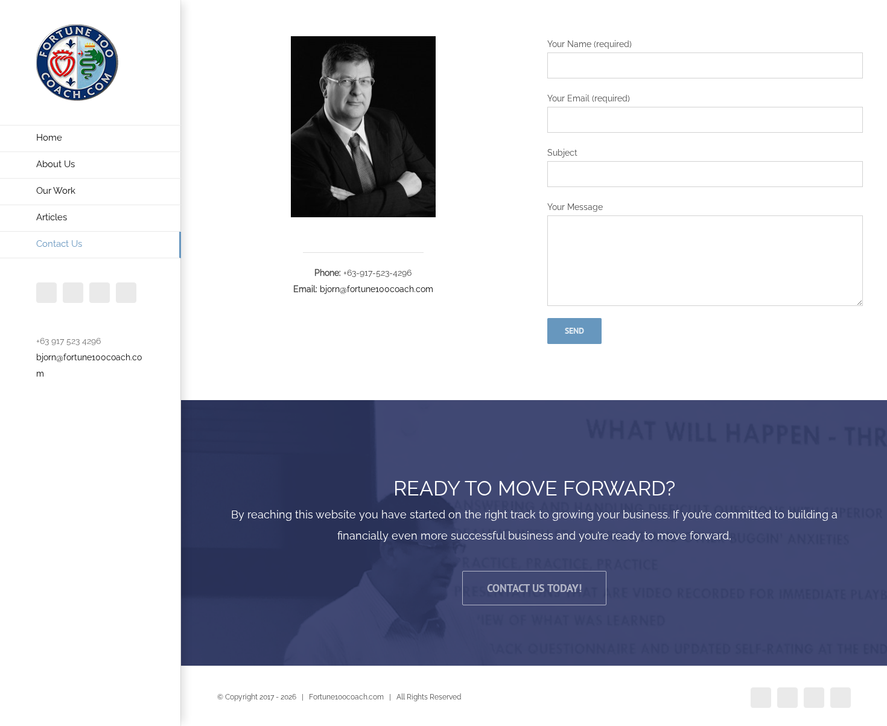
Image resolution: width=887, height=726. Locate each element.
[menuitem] (90, 138)
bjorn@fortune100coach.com (376, 289)
